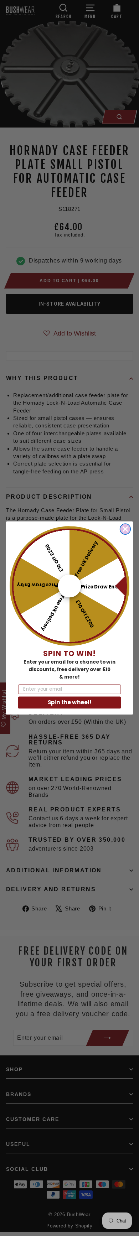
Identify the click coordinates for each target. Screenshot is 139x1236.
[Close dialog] (125, 529)
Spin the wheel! (70, 702)
